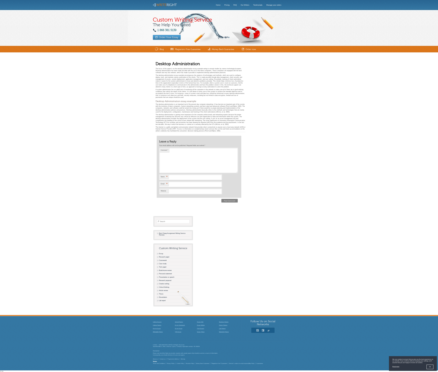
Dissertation (163, 297)
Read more (395, 366)
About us (155, 359)
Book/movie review (165, 270)
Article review (163, 290)
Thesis (161, 294)
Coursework (163, 260)
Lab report (162, 300)
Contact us (163, 359)
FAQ (235, 5)
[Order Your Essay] (167, 37)
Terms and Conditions (159, 363)
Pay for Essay (157, 328)
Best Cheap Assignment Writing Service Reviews (172, 234)
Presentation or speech (166, 277)
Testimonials (257, 5)
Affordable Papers (158, 332)
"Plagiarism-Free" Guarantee (219, 363)
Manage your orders (273, 5)
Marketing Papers (224, 332)
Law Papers (222, 328)
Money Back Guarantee (223, 49)
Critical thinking (164, 287)
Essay (161, 253)
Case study (163, 264)
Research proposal (165, 280)
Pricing (226, 5)
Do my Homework (180, 325)
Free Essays (200, 328)
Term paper (162, 267)
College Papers (157, 325)
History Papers (223, 325)
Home (218, 5)
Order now (251, 49)
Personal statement (165, 274)
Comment (164, 150)
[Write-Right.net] (165, 6)
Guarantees (259, 363)
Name (164, 176)
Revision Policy (190, 363)
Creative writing (164, 284)
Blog (162, 49)
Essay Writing (201, 325)
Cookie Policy (180, 363)
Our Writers (245, 5)
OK (430, 367)
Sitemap (183, 359)
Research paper (164, 257)
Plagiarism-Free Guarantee (188, 49)
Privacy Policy (171, 363)
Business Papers (223, 322)
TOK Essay (178, 332)
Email (164, 183)
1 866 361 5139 (166, 30)
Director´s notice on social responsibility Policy (242, 363)
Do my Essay (178, 328)
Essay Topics (201, 332)
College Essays (157, 322)
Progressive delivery (173, 359)
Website (163, 191)
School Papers (179, 322)
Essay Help (200, 322)
